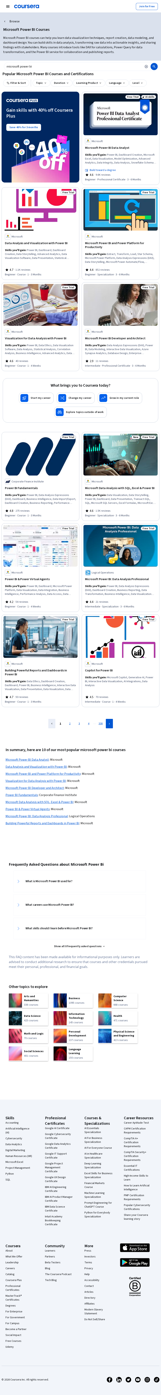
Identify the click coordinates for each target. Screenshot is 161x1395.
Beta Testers (52, 1262)
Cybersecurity (13, 1138)
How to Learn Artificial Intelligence (136, 1187)
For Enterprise (13, 1312)
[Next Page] (109, 723)
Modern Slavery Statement (93, 1312)
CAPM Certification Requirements (135, 1131)
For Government (15, 1317)
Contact (89, 1286)
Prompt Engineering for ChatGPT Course (98, 1205)
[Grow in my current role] (120, 398)
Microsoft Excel (14, 1162)
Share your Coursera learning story (136, 1217)
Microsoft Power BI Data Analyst (27, 760)
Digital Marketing (15, 1150)
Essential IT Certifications (132, 1168)
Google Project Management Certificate (54, 1167)
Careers (10, 1268)
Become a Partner (16, 1329)
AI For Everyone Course (98, 1148)
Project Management (17, 1168)
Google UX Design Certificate (55, 1179)
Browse (14, 21)
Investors (90, 1257)
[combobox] (73, 66)
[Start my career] (36, 398)
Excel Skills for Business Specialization (98, 1175)
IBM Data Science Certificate (55, 1209)
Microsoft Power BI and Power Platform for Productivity (43, 774)
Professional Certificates (12, 1288)
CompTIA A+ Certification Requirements (132, 1142)
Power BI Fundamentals (21, 795)
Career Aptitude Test (136, 1123)
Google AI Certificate (57, 1128)
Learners (50, 1251)
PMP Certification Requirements (134, 1197)
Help (87, 1274)
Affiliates (89, 1304)
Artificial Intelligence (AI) (17, 1131)
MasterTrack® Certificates (13, 1298)
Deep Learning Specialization (92, 1165)
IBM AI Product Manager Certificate (59, 1199)
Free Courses (13, 1341)
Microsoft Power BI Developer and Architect (34, 788)
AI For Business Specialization (93, 1140)
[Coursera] (26, 6)
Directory (89, 1298)
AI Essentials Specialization (92, 1130)
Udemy (9, 1347)
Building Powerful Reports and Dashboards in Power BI (42, 823)
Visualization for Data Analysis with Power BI (35, 781)
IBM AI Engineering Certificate (55, 1189)
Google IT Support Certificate (56, 1156)
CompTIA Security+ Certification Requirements (135, 1156)
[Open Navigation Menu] (8, 6)
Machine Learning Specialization (94, 1195)
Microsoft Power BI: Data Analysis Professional (36, 816)
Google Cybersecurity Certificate (58, 1136)
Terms (88, 1262)
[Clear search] (146, 66)
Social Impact (13, 1335)
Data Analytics (13, 1144)
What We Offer (13, 1257)
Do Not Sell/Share (94, 1319)
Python (9, 1174)
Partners (50, 1257)
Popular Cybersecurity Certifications (137, 1207)
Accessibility (91, 1280)
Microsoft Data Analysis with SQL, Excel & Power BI (39, 802)
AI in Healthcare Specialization (93, 1156)
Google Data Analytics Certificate (58, 1146)
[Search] (154, 66)
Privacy (88, 1268)
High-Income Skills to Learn (136, 1178)
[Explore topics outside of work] (80, 412)
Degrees (10, 1306)
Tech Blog (51, 1280)
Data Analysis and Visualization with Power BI (36, 767)
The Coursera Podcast (58, 1274)
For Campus (12, 1323)
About (9, 1251)
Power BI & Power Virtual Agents (27, 809)
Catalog (10, 1274)
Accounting (12, 1123)
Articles (88, 1292)
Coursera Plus (13, 1280)
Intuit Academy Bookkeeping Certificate (53, 1220)
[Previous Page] (51, 723)
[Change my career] (75, 398)
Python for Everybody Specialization (97, 1215)
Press (87, 1251)
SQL (7, 1180)
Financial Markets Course (94, 1185)
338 (101, 724)
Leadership (12, 1262)
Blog (47, 1268)
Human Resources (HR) (18, 1156)
